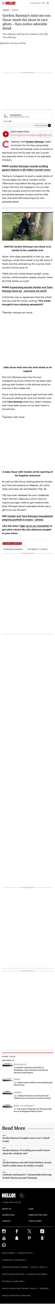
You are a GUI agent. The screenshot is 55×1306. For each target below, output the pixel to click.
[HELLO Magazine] (10, 3)
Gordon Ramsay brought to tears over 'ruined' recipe (26, 1139)
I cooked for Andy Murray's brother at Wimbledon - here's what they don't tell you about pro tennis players (31, 1070)
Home (6, 10)
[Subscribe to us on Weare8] (46, 1238)
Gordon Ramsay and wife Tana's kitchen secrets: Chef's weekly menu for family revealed (27, 1164)
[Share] (49, 125)
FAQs (31, 1209)
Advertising (8, 1215)
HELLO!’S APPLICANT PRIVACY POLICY (19, 1288)
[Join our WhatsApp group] (8, 1245)
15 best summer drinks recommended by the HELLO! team (33, 1083)
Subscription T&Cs (38, 1215)
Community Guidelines (13, 1260)
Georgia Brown (15, 115)
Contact (6, 1221)
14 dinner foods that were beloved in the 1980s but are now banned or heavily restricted (32, 1096)
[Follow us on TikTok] (46, 1231)
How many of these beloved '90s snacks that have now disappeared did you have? (33, 1110)
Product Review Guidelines (16, 1295)
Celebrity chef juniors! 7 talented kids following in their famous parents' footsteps (27, 1176)
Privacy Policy (39, 1267)
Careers (44, 1288)
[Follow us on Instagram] (8, 1231)
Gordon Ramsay (35, 141)
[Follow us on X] (34, 1231)
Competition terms (37, 1274)
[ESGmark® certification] (20, 1195)
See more (6, 1060)
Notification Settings (13, 1274)
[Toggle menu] (3, 3)
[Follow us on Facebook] (21, 1231)
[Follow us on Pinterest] (34, 1238)
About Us (6, 1209)
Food (15, 10)
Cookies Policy (25, 1253)
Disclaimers (8, 1253)
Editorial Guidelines (13, 1281)
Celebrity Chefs (38, 549)
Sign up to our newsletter (34, 526)
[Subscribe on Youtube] (8, 1238)
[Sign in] (48, 3)
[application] (27, 226)
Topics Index (35, 1221)
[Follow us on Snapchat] (21, 1238)
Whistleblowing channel (15, 1267)
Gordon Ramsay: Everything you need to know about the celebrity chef (26, 1152)
